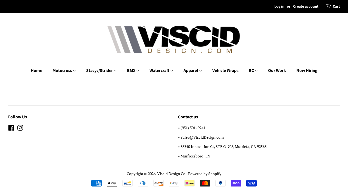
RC (252, 71)
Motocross (62, 71)
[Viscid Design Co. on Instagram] (20, 128)
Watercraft (160, 71)
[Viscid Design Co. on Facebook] (11, 128)
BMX (131, 71)
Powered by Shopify (204, 173)
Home (36, 71)
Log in (279, 6)
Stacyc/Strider (100, 71)
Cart (336, 6)
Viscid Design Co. (172, 173)
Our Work (277, 71)
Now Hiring (307, 71)
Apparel (191, 71)
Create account (305, 6)
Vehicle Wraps (225, 71)
